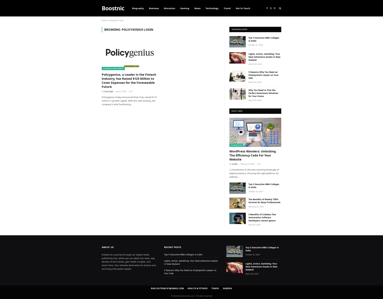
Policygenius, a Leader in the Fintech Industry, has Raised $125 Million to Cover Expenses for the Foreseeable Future (129, 81)
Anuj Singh (108, 91)
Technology (212, 8)
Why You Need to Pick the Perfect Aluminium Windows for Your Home (263, 93)
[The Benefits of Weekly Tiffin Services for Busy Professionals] (237, 203)
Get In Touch (243, 8)
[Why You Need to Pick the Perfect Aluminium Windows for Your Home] (237, 94)
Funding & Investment (113, 68)
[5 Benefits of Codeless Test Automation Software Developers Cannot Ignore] (237, 218)
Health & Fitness (198, 288)
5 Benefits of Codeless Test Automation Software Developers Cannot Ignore (262, 217)
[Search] (279, 8)
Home (104, 20)
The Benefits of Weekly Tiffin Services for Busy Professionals (264, 201)
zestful (234, 164)
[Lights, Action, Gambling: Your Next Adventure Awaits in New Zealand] (237, 58)
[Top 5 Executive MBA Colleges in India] (237, 41)
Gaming (184, 8)
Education (169, 8)
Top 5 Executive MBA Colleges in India (264, 39)
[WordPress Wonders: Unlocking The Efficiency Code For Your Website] (255, 132)
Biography (138, 8)
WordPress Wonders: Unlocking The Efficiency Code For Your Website (252, 155)
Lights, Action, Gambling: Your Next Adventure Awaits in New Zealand (264, 57)
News (197, 8)
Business (154, 8)
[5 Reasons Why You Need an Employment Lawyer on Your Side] (237, 76)
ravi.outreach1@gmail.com (167, 288)
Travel (227, 8)
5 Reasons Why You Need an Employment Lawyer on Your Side (264, 75)
